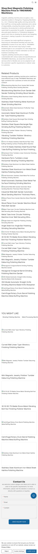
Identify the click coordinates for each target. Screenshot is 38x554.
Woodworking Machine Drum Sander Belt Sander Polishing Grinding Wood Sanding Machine (18, 91)
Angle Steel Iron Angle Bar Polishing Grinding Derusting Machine (16, 227)
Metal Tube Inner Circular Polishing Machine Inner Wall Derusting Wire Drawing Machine (15, 215)
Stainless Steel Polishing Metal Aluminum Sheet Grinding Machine (18, 103)
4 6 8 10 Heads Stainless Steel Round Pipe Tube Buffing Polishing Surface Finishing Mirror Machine (18, 148)
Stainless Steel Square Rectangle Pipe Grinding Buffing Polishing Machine (16, 125)
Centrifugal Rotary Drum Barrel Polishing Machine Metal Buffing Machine (18, 294)
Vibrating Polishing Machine (11, 317)
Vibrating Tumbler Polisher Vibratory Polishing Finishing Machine (16, 136)
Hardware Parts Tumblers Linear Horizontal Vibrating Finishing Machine (17, 159)
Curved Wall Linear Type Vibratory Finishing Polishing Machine (15, 249)
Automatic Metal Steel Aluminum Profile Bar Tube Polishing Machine (17, 114)
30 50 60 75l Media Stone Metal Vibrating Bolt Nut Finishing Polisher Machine (18, 238)
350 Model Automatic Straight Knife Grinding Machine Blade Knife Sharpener (18, 283)
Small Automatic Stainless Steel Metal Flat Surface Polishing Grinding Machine (18, 182)
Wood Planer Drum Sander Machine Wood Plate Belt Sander (18, 204)
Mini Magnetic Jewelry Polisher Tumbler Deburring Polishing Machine (17, 261)
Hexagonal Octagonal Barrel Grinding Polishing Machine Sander (16, 272)
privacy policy (5, 547)
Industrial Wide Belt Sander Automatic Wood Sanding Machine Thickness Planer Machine (18, 193)
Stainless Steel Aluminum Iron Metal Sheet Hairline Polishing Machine (18, 170)
